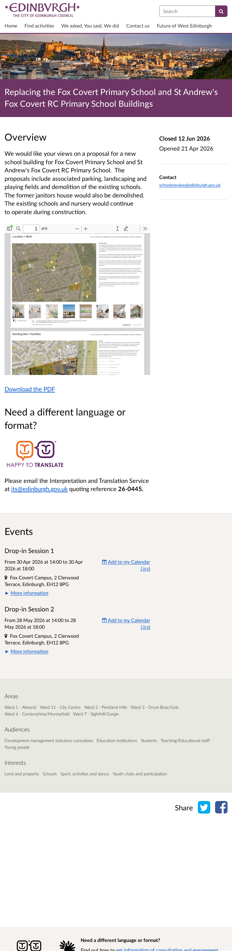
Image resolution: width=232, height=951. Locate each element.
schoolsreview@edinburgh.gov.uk (190, 184)
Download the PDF (30, 388)
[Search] (221, 11)
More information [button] (29, 593)
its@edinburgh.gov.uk (39, 488)
